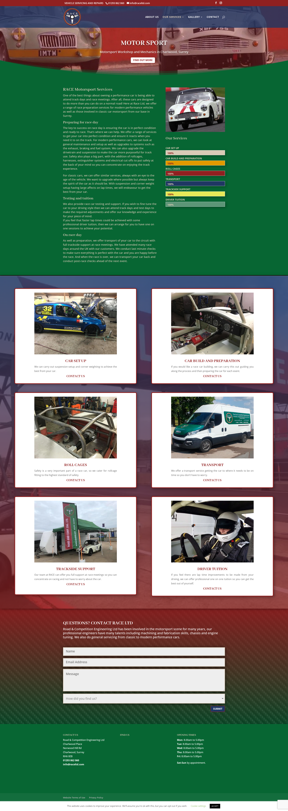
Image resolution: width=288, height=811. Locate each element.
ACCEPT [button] (215, 806)
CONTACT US (75, 376)
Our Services (172, 17)
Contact (213, 17)
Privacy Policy (96, 797)
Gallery (194, 17)
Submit (217, 708)
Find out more (143, 60)
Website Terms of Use (74, 797)
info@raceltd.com (73, 764)
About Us (152, 17)
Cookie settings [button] (198, 805)
